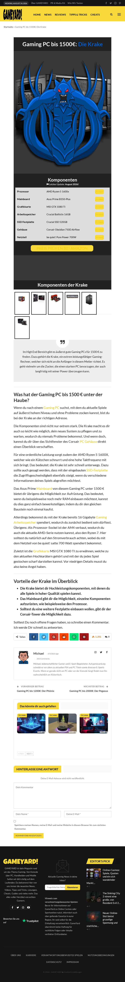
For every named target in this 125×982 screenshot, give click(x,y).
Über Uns (16, 955)
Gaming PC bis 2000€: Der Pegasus (88, 690)
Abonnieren (72, 887)
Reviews (60, 14)
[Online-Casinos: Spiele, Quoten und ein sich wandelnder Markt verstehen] (94, 873)
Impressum (73, 962)
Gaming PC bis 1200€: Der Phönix (35, 690)
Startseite (8, 27)
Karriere (31, 955)
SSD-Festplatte (97, 470)
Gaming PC (51, 407)
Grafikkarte (41, 551)
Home (37, 14)
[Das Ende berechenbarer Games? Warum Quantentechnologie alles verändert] (31, 723)
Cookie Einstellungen (73, 972)
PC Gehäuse (88, 441)
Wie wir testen (75, 3)
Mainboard (44, 488)
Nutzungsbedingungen (101, 955)
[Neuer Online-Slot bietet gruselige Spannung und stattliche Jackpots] (94, 916)
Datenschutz (54, 962)
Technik (22, 715)
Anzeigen (99, 191)
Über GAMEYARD (39, 3)
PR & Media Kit (57, 3)
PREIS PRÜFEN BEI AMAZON (62, 248)
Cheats (95, 14)
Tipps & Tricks (78, 14)
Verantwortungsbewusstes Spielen (62, 955)
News (47, 14)
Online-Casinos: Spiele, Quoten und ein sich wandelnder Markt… (103, 876)
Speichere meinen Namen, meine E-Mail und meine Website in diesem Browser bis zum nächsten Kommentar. (60, 827)
